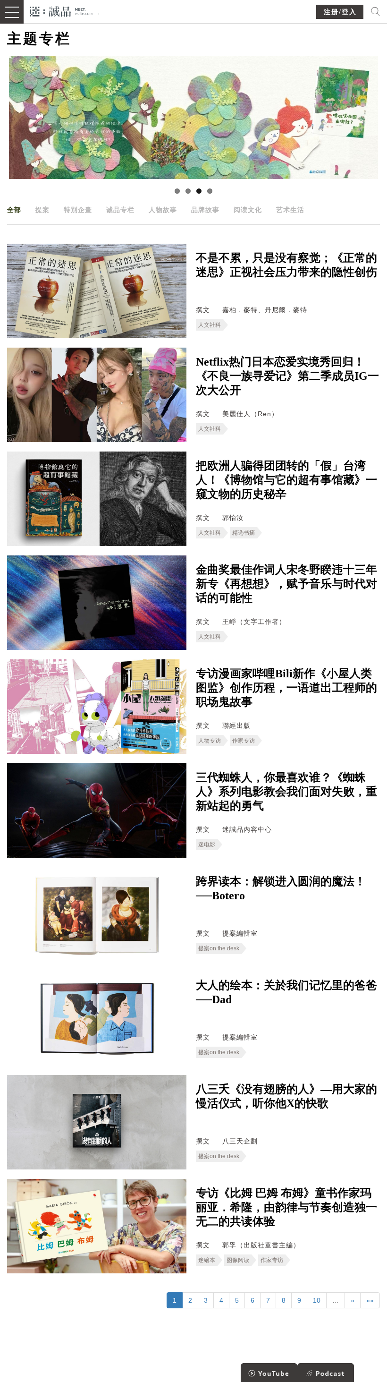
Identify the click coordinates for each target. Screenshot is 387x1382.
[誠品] (61, 10)
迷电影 (206, 844)
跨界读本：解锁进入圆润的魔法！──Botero (281, 888)
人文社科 (209, 325)
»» (370, 1300)
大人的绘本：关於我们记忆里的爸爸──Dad (286, 992)
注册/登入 (340, 12)
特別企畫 (78, 209)
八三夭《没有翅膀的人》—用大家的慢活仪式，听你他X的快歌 (286, 1096)
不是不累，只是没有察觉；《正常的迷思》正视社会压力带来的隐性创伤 (286, 265)
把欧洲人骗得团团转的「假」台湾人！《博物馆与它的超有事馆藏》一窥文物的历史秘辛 (286, 480)
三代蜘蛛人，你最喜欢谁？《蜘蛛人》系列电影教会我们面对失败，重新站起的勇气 (286, 791)
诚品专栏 (120, 209)
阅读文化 (248, 209)
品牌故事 (205, 209)
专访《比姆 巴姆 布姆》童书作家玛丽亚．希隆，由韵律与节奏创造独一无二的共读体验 (286, 1207)
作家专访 (243, 740)
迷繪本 (206, 1260)
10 (316, 1300)
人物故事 (163, 209)
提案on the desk (218, 948)
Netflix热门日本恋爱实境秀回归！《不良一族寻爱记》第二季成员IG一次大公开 (287, 376)
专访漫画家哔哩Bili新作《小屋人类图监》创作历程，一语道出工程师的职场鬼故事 (286, 687)
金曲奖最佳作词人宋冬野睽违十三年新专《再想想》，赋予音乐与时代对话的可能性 (286, 583)
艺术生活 (290, 209)
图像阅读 (238, 1260)
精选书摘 (243, 532)
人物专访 (209, 740)
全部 (14, 209)
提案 (42, 209)
